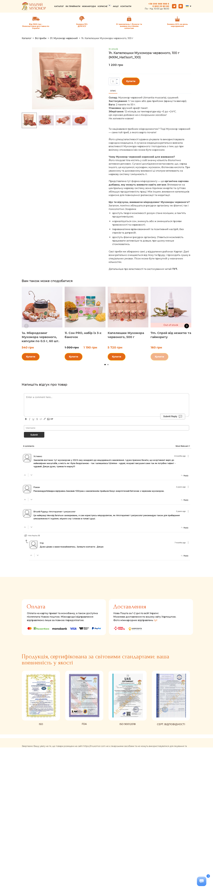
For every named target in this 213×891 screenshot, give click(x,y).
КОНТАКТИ (125, 6)
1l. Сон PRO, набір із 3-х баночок (83, 335)
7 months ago (180, 543)
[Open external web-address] (82, 19)
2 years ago (181, 487)
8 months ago (180, 456)
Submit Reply (170, 416)
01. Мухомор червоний (64, 38)
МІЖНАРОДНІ (89, 6)
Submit (34, 434)
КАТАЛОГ (59, 6)
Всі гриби (41, 38)
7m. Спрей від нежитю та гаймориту (171, 335)
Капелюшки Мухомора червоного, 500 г (126, 335)
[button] (174, 6)
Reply (186, 475)
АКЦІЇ (116, 6)
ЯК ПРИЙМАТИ (72, 6)
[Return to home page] (34, 6)
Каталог (26, 38)
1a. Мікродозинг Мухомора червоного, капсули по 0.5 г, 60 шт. (40, 337)
